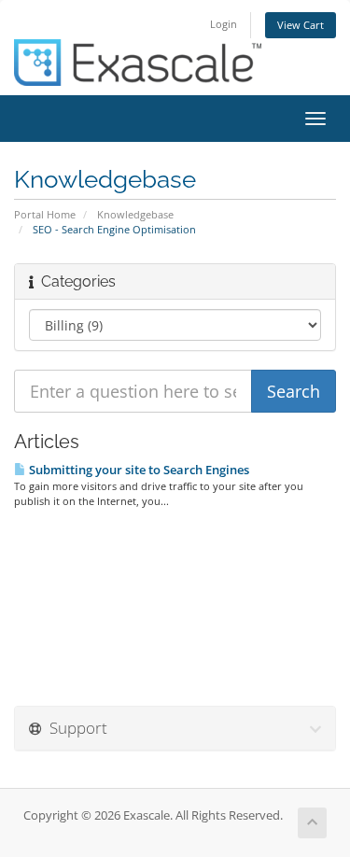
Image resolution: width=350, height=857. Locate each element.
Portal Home (45, 214)
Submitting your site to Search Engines (137, 469)
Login (223, 24)
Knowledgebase (135, 214)
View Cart (300, 25)
